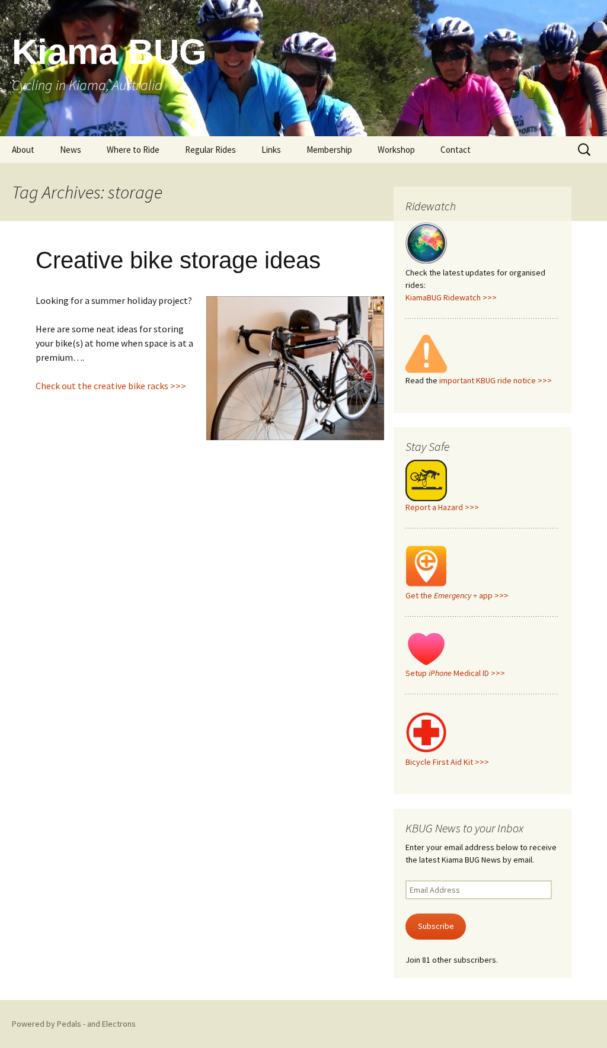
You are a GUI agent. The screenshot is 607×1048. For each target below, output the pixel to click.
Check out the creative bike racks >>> (111, 386)
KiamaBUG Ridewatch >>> (451, 297)
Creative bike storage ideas (178, 260)
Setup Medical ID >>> (455, 673)
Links (271, 149)
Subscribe (436, 926)
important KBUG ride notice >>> (495, 380)
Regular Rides (210, 149)
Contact (455, 149)
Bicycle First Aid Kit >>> (447, 762)
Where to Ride (133, 149)
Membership (329, 149)
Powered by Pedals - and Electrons (74, 1023)
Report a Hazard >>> (442, 507)
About (23, 149)
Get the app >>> (457, 595)
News (70, 149)
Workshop (396, 149)
